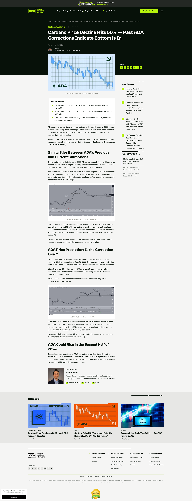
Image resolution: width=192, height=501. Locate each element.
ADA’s (50, 127)
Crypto (64, 21)
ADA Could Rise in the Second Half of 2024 (131, 175)
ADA (84, 162)
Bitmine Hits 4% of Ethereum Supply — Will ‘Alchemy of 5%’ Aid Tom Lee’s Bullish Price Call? (134, 124)
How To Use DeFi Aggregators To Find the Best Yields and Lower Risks (134, 93)
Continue (14, 497)
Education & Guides (136, 458)
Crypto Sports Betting (157, 465)
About (82, 476)
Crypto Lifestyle (135, 461)
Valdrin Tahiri (61, 50)
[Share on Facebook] (131, 67)
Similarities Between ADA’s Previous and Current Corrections (133, 161)
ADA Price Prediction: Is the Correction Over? (132, 169)
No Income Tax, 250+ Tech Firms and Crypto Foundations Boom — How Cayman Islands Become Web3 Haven (135, 141)
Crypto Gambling (155, 461)
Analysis (57, 21)
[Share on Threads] (125, 67)
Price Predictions (35, 430)
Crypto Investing (116, 465)
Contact (89, 476)
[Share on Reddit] (128, 67)
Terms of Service (106, 476)
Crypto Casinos (154, 458)
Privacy (96, 476)
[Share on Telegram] (134, 67)
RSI (108, 232)
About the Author (71, 369)
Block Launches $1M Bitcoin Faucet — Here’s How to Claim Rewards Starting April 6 (134, 108)
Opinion (94, 461)
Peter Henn (76, 50)
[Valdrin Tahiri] (56, 376)
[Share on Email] (137, 67)
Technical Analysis (75, 21)
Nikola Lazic (125, 439)
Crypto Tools (115, 468)
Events (132, 465)
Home (50, 21)
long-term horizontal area (68, 177)
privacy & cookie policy (15, 493)
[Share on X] (121, 67)
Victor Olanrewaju (34, 439)
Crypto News (96, 458)
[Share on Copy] (141, 67)
